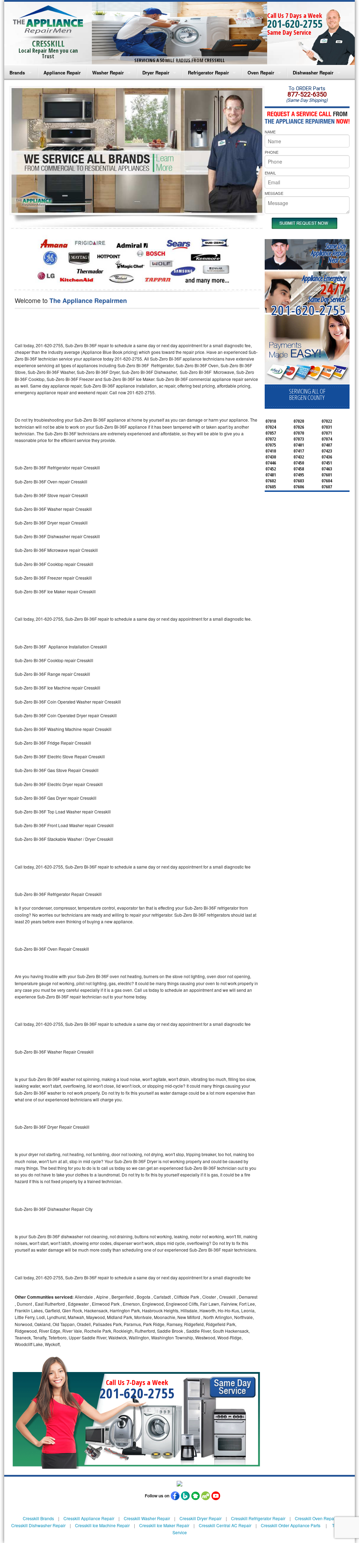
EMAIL (270, 173)
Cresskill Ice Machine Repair (102, 1525)
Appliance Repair (62, 72)
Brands (17, 72)
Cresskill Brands (38, 1518)
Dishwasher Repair (313, 72)
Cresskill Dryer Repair (201, 1518)
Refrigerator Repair (208, 72)
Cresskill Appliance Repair (88, 1518)
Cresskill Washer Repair (147, 1518)
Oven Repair (261, 72)
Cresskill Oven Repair (316, 1518)
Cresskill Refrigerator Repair (258, 1518)
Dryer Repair (155, 72)
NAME (270, 131)
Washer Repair (108, 72)
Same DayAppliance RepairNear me (328, 253)
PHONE (271, 152)
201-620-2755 (295, 24)
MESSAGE (274, 193)
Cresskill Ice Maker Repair (164, 1525)
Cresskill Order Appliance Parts (290, 1525)
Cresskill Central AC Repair (225, 1525)
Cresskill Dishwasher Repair (38, 1525)
